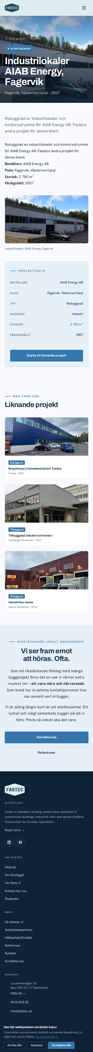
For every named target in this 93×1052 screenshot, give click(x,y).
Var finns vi (13, 883)
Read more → (15, 830)
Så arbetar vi (14, 922)
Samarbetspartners (18, 930)
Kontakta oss (46, 737)
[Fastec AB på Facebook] (20, 842)
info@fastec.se (21, 1011)
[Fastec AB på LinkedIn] (9, 842)
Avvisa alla (14, 1045)
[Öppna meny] (84, 7)
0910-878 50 (19, 1002)
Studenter (12, 899)
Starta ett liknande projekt (46, 355)
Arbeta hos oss (16, 891)
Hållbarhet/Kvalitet (18, 937)
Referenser (47, 752)
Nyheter (10, 953)
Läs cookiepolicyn (46, 1037)
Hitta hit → (18, 993)
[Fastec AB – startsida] (12, 7)
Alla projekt (18, 38)
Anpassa (37, 1045)
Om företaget (14, 875)
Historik (10, 867)
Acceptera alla (61, 1045)
